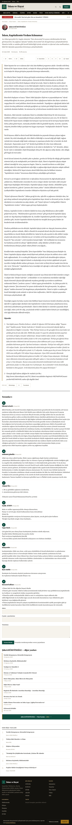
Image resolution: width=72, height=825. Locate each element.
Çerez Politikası (10, 823)
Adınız (4, 608)
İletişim (66, 7)
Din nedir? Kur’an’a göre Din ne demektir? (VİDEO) (31, 17)
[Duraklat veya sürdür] (52, 58)
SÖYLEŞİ (64, 13)
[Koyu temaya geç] (60, 7)
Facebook (26, 385)
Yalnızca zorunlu (53, 821)
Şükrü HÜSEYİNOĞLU (17, 27)
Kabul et (64, 821)
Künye (13, 1)
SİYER (29, 13)
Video (51, 793)
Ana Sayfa (6, 13)
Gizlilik (4, 811)
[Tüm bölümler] (68, 12)
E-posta (8, 616)
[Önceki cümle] (48, 58)
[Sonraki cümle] (55, 58)
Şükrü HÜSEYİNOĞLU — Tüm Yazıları (36, 717)
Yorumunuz (5, 624)
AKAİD (35, 13)
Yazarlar (51, 787)
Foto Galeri (52, 790)
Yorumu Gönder (8, 642)
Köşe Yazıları (12, 21)
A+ (16, 58)
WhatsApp (12, 385)
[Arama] (56, 7)
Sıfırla (21, 58)
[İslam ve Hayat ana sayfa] (17, 7)
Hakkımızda (5, 802)
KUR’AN (22, 13)
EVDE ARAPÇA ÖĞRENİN (52, 13)
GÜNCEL (15, 13)
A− (6, 58)
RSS (18, 1)
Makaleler (52, 784)
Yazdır (67, 58)
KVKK (4, 814)
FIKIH (41, 13)
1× (60, 58)
